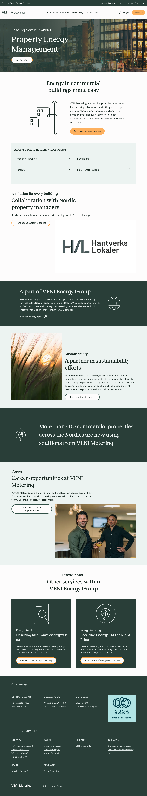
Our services (22, 59)
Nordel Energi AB (52, 753)
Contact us (138, 12)
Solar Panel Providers (88, 169)
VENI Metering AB (52, 749)
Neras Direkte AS (19, 757)
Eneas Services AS (20, 749)
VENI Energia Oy (83, 746)
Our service (52, 12)
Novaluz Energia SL (20, 771)
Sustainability (77, 12)
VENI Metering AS (19, 753)
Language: (129, 3)
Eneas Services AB (52, 746)
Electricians (83, 158)
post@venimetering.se (86, 706)
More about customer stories (31, 222)
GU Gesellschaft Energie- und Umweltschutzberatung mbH (121, 750)
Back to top (21, 684)
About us (64, 12)
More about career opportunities (31, 509)
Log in (126, 12)
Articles (97, 12)
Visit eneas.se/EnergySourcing (100, 660)
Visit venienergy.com (30, 316)
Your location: (105, 3)
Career (88, 12)
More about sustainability (82, 397)
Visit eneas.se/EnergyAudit (34, 660)
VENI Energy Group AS (22, 746)
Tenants (21, 169)
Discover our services (85, 131)
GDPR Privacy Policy (52, 786)
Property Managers (27, 158)
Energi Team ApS (51, 771)
